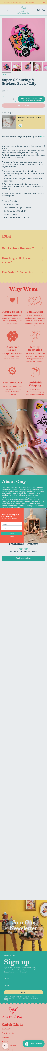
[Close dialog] (45, 509)
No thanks (12, 536)
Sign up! (11, 533)
